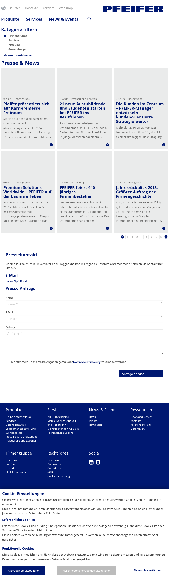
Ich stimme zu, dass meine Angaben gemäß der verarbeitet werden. (69, 362)
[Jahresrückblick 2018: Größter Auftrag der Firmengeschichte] (141, 164)
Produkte (10, 19)
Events (93, 421)
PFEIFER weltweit (16, 472)
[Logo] (133, 9)
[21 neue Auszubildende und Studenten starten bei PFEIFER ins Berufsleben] (84, 81)
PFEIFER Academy (58, 417)
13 (161, 236)
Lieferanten (137, 429)
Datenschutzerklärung (87, 362)
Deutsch (15, 8)
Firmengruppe (17, 36)
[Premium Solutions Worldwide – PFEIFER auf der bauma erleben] (28, 164)
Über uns (11, 460)
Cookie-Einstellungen (60, 476)
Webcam (98, 462)
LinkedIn (91, 462)
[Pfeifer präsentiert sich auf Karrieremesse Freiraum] (28, 81)
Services (34, 19)
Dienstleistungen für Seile (63, 429)
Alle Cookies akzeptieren (23, 570)
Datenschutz (55, 464)
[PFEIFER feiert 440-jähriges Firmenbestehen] (84, 164)
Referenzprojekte (141, 425)
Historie (10, 468)
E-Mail (9, 312)
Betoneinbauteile (16, 425)
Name (9, 298)
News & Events (63, 19)
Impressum (54, 460)
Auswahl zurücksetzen (18, 55)
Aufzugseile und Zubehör (21, 440)
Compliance (54, 468)
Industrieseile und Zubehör (22, 436)
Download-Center (141, 417)
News (92, 417)
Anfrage (11, 327)
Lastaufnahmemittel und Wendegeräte (21, 431)
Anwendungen (18, 49)
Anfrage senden (133, 373)
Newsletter (95, 425)
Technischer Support (60, 433)
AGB (50, 472)
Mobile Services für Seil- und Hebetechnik (62, 423)
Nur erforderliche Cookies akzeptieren (86, 570)
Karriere (48, 8)
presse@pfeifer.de (17, 281)
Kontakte (31, 8)
